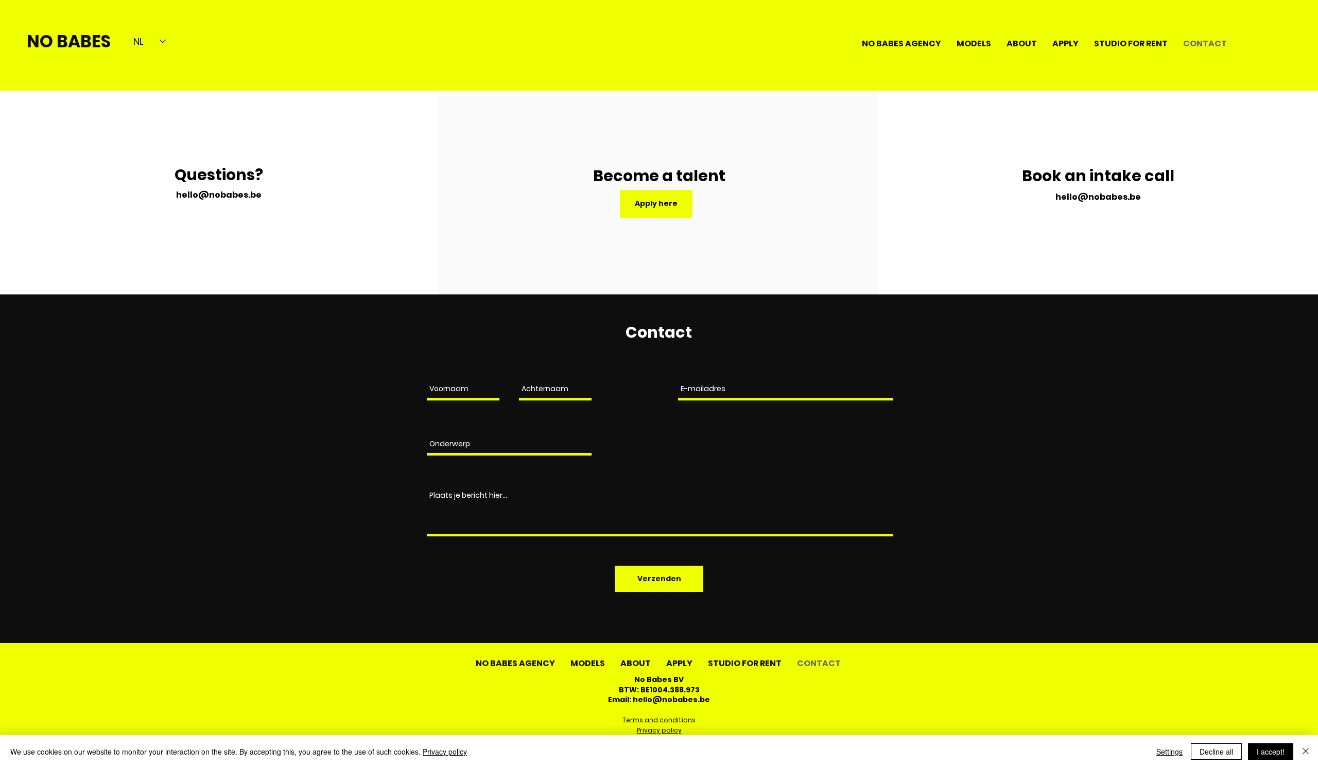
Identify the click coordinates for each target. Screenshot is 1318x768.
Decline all (1216, 751)
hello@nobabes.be (219, 195)
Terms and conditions (659, 719)
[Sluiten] (1305, 751)
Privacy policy (659, 730)
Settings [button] (1169, 751)
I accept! (1271, 751)
